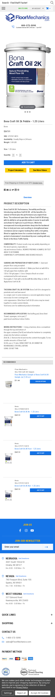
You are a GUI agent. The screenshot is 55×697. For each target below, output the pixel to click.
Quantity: (7, 155)
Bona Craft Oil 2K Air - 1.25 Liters (27, 412)
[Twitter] (13, 190)
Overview (28, 197)
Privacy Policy (22, 687)
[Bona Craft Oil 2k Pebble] (25, 112)
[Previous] (7, 74)
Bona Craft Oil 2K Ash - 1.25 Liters (27, 486)
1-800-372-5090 (13, 638)
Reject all (21, 693)
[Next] (48, 74)
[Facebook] (5, 190)
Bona (16, 406)
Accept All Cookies (39, 693)
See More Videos (40, 170)
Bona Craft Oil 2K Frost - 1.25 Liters (28, 449)
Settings (8, 693)
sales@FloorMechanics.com (18, 642)
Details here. (38, 183)
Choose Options (40, 381)
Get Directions (24, 558)
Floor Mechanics (21, 369)
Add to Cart (40, 416)
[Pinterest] (18, 190)
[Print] (10, 190)
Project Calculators (15, 170)
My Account (36, 8)
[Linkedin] (16, 190)
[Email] (8, 190)
